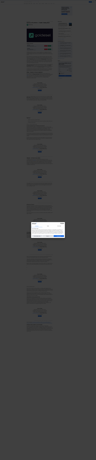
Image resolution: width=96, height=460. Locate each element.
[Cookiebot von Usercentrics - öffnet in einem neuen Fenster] (60, 223)
